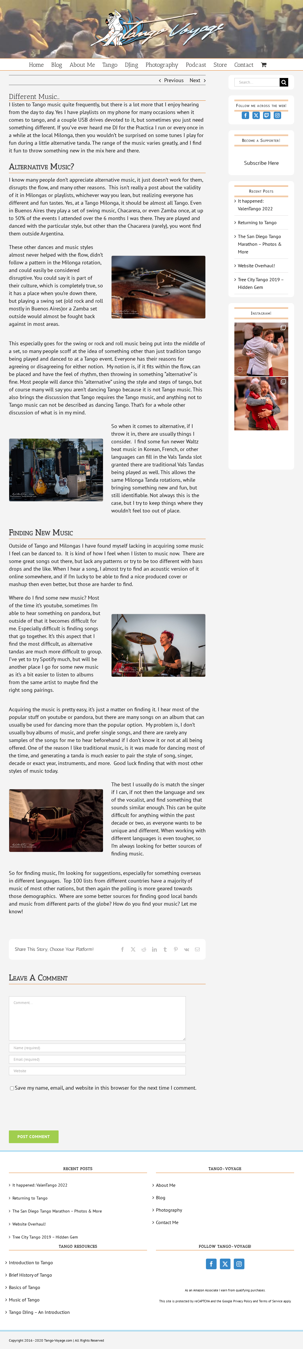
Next (195, 80)
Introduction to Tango (31, 1262)
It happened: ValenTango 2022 (39, 1185)
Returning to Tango (257, 222)
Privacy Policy (242, 1301)
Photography (169, 1210)
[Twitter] (256, 115)
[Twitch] (266, 115)
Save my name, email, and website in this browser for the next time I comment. (105, 1087)
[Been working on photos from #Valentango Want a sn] (261, 404)
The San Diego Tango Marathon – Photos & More (260, 244)
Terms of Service (271, 1301)
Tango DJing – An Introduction (39, 1312)
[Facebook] (245, 115)
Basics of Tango (24, 1287)
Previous (174, 80)
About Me (165, 1185)
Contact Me (167, 1222)
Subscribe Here (261, 163)
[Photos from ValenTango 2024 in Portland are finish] (261, 349)
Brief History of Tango (30, 1275)
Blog (160, 1197)
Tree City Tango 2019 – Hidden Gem (45, 1237)
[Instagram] (277, 115)
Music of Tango (24, 1300)
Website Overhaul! (256, 266)
